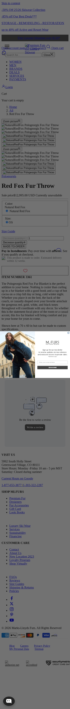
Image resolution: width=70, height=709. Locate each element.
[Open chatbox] (9, 701)
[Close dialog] (68, 333)
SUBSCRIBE (52, 367)
